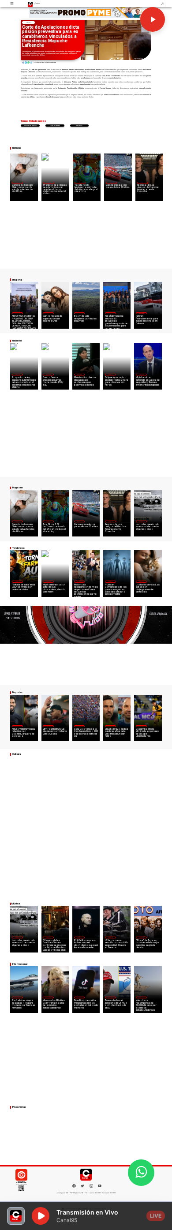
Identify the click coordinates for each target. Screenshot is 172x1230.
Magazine (17, 182)
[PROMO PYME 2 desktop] (85, 13)
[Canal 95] (12, 3)
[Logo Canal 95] (30, 3)
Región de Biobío (30, 125)
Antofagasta (110, 312)
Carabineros (55, 125)
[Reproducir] (152, 19)
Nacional (28, 22)
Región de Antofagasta (141, 313)
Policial (79, 125)
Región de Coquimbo (79, 312)
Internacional (79, 581)
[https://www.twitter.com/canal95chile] (82, 1187)
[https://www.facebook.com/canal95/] (74, 1186)
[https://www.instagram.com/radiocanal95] (91, 1187)
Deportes (17, 725)
